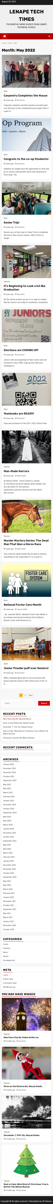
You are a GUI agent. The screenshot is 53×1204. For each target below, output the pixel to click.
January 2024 (8, 829)
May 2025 (7, 784)
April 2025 (7, 788)
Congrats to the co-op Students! (26, 159)
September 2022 (9, 877)
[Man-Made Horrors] (26, 446)
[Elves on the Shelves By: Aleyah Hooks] (26, 1063)
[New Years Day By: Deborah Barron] (26, 1014)
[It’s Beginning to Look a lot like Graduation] (26, 261)
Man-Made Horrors (16, 471)
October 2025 (8, 776)
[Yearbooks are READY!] (26, 389)
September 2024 (9, 813)
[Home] (4, 36)
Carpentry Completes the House (25, 95)
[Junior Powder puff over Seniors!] (26, 643)
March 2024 (8, 825)
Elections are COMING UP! (21, 350)
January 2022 (8, 897)
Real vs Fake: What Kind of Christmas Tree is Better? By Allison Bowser (26, 1185)
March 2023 (8, 853)
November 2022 (9, 869)
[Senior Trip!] (26, 198)
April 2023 (7, 849)
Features (7, 281)
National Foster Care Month (23, 604)
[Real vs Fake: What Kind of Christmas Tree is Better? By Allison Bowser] (26, 1161)
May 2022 (7, 881)
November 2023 (9, 833)
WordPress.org (9, 987)
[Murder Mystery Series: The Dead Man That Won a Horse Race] (26, 516)
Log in (5, 975)
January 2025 (8, 801)
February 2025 (9, 796)
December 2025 (9, 768)
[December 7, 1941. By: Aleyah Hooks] (26, 1112)
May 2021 (7, 913)
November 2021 (9, 901)
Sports (6, 664)
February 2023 (9, 857)
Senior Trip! (11, 222)
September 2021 (9, 909)
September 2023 (9, 841)
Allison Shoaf (21, 476)
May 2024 (7, 817)
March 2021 (8, 917)
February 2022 (9, 893)
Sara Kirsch (21, 100)
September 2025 (9, 780)
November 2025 (9, 772)
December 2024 (9, 804)
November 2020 (9, 925)
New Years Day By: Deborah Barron (17, 719)
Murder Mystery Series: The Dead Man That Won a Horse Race (26, 542)
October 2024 (8, 809)
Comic (5, 944)
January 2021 (8, 921)
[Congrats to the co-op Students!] (26, 134)
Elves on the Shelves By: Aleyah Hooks (18, 723)
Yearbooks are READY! (19, 413)
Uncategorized (9, 960)
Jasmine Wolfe (22, 609)
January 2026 (8, 764)
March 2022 (8, 889)
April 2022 (7, 885)
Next (31, 695)
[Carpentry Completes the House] (26, 71)
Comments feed (9, 983)
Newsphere (34, 1201)
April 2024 (7, 821)
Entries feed (8, 979)
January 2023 (8, 861)
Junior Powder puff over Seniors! (26, 668)
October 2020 (8, 929)
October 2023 (8, 837)
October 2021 (8, 905)
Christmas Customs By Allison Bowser (19, 738)
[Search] (49, 36)
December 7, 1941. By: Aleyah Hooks (18, 727)
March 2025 (8, 792)
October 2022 (8, 873)
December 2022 (9, 865)
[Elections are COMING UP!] (26, 325)
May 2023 (7, 845)
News (6, 91)
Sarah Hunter (21, 549)
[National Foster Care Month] (26, 580)
